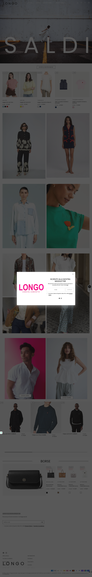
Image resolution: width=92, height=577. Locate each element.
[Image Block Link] (31, 288)
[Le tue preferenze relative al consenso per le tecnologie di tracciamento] (1, 433)
